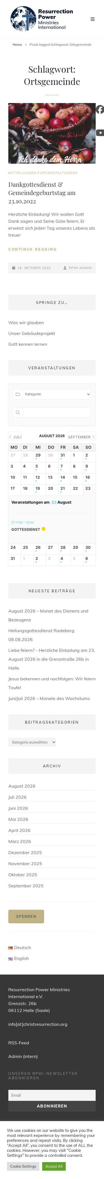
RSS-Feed (18, 1042)
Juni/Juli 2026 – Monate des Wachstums (49, 698)
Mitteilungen (22, 173)
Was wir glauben (26, 322)
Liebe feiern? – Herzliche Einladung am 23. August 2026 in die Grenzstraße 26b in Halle (51, 659)
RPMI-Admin (80, 268)
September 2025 (26, 885)
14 (62, 477)
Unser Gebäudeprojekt (31, 333)
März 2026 (19, 841)
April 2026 (19, 830)
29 (37, 455)
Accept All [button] (53, 1166)
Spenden (26, 916)
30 (88, 547)
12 (37, 477)
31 (62, 455)
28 (62, 547)
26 (37, 547)
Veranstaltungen (59, 173)
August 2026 (21, 786)
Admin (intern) (23, 1056)
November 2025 (25, 863)
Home (17, 44)
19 (37, 488)
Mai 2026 (18, 819)
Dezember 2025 (25, 852)
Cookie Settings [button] (23, 1166)
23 (87, 488)
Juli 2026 (17, 797)
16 (87, 477)
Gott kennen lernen (27, 344)
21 (62, 488)
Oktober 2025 (22, 874)
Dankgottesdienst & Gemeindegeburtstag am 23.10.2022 (42, 192)
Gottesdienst (25, 529)
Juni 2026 (18, 808)
